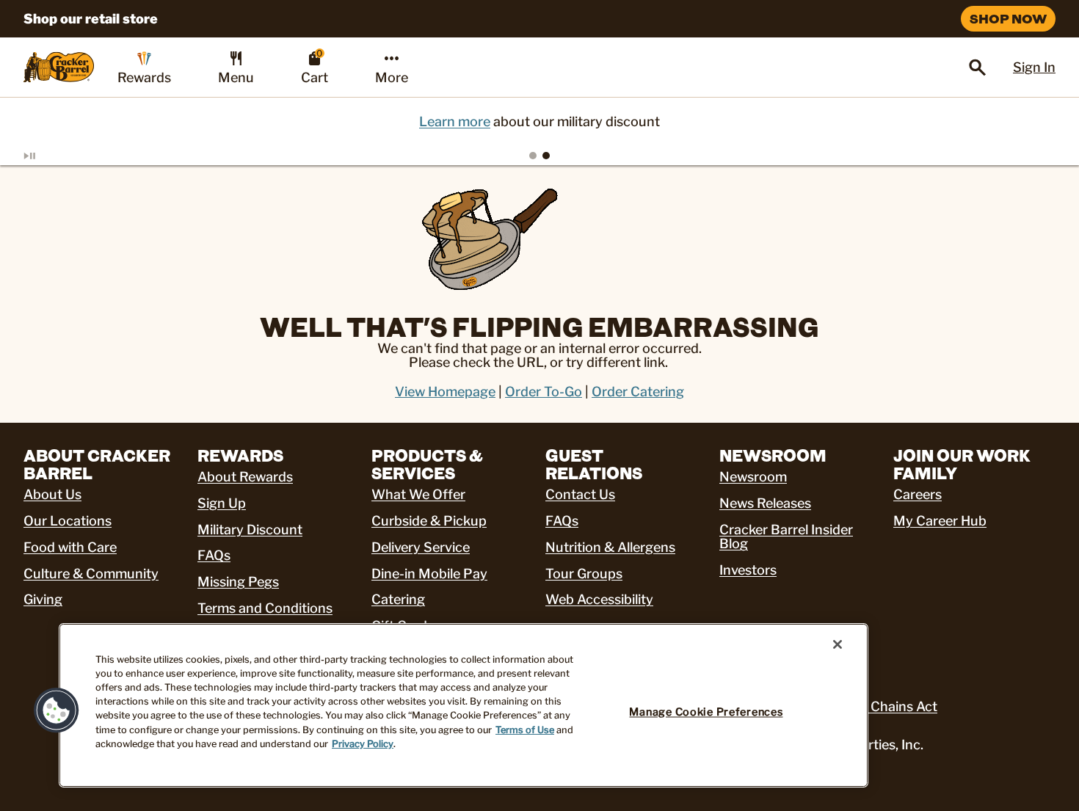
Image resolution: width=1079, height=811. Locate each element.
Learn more (454, 121)
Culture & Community (91, 573)
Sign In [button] (1034, 67)
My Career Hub (940, 520)
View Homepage (445, 391)
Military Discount (249, 529)
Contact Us (580, 494)
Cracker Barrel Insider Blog (786, 537)
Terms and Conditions (265, 608)
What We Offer (418, 494)
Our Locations (67, 520)
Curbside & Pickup (429, 520)
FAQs (213, 555)
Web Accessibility (599, 599)
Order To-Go (543, 391)
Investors (748, 570)
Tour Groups (583, 573)
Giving (42, 599)
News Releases (765, 503)
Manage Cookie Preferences (705, 712)
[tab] (533, 155)
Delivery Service (420, 547)
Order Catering (638, 391)
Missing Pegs (238, 581)
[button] (56, 710)
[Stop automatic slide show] (46, 155)
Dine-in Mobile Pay (429, 573)
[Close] (837, 644)
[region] (463, 705)
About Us (52, 494)
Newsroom (753, 476)
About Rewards (245, 476)
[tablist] (539, 155)
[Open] (977, 67)
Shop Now (1008, 18)
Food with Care (70, 547)
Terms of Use (524, 729)
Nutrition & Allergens (610, 547)
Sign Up (221, 503)
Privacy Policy (362, 743)
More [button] (391, 77)
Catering (398, 599)
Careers (917, 494)
